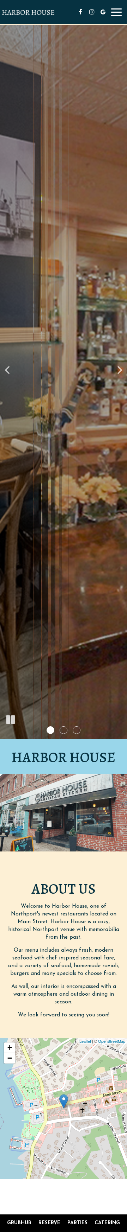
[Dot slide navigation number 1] (50, 730)
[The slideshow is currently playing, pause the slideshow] (10, 720)
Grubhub (18, 1223)
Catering (107, 1223)
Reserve (49, 1223)
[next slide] (120, 370)
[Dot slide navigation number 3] (76, 730)
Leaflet (85, 1041)
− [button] (9, 1058)
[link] (63, 1101)
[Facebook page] (80, 12)
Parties (77, 1223)
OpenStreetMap (111, 1041)
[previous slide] (7, 370)
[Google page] (103, 12)
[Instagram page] (91, 12)
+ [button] (9, 1047)
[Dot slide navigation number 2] (63, 730)
